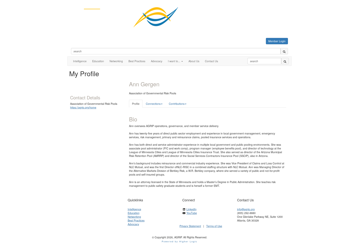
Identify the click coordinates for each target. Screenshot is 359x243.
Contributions (177, 104)
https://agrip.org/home (83, 107)
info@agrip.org (246, 209)
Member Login (277, 41)
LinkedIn (191, 209)
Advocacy (133, 224)
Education (133, 213)
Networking (134, 217)
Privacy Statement (190, 226)
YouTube (191, 213)
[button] (175, 61)
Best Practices (136, 220)
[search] (284, 51)
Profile (135, 104)
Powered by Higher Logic (179, 241)
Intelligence (134, 209)
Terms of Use (214, 226)
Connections (153, 104)
